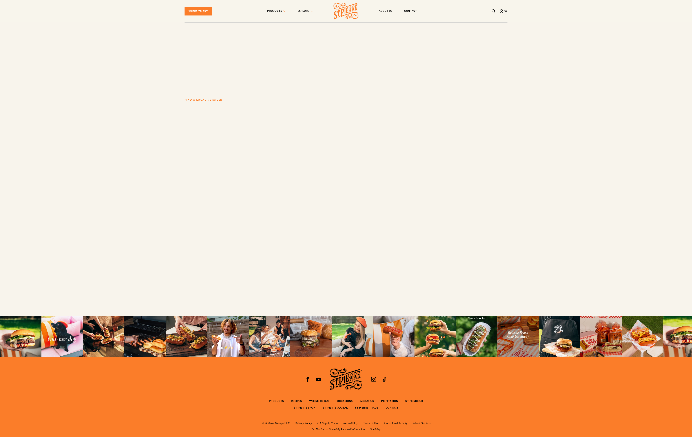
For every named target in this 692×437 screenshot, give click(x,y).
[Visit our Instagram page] (373, 379)
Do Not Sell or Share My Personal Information (338, 429)
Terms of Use (370, 423)
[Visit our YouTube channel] (318, 379)
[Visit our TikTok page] (384, 379)
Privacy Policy (303, 423)
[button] (397, 158)
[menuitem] (198, 11)
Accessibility (350, 423)
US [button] (505, 11)
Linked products (194, 196)
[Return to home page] (346, 11)
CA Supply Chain (327, 423)
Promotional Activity (395, 423)
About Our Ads (422, 423)
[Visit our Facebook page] (307, 379)
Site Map (375, 429)
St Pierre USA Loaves (203, 46)
